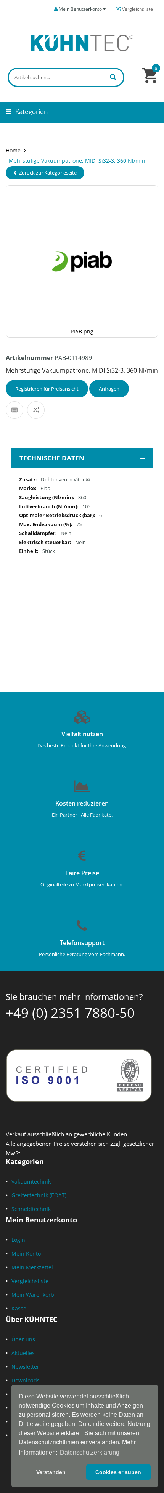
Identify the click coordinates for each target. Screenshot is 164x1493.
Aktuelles (23, 1353)
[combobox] (66, 77)
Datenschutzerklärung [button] (89, 1452)
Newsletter (25, 1366)
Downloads (25, 1380)
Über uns (23, 1339)
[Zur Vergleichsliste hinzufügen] (36, 410)
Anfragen (109, 388)
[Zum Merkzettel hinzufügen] (14, 410)
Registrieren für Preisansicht (47, 388)
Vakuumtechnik (31, 1181)
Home (13, 150)
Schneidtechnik (31, 1209)
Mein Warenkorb (32, 1294)
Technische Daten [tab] (51, 457)
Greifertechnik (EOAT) (38, 1195)
